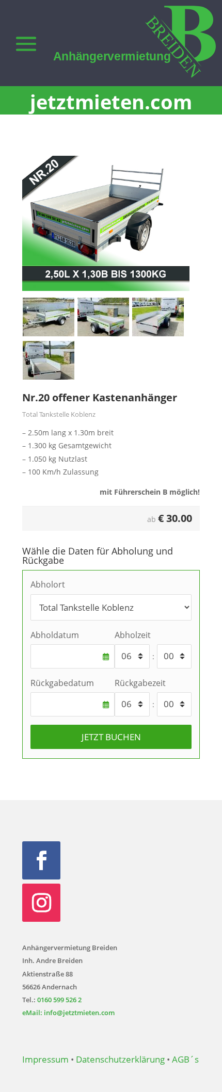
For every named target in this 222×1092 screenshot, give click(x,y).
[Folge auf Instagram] (41, 903)
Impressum (45, 1059)
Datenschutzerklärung (120, 1059)
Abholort (47, 584)
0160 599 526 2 (59, 999)
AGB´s (185, 1059)
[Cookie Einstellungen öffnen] (18, 1079)
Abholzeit (133, 635)
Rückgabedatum (62, 683)
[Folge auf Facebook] (41, 860)
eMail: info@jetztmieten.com (68, 1012)
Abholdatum (54, 635)
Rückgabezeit (140, 683)
